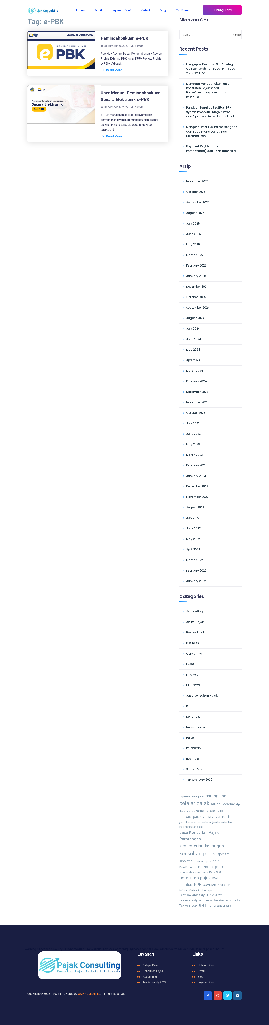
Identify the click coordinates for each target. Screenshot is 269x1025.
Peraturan (193, 748)
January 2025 (196, 276)
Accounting (194, 611)
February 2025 (196, 265)
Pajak (190, 738)
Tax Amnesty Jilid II (193, 905)
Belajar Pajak (195, 632)
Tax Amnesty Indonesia (195, 900)
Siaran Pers (194, 769)
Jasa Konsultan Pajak (202, 695)
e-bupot (211, 811)
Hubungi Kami (222, 10)
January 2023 (196, 476)
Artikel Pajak (195, 622)
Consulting (194, 653)
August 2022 (195, 507)
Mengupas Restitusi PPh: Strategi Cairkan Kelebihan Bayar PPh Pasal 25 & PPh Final (211, 68)
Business (192, 643)
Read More (113, 70)
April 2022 (193, 549)
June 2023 (193, 434)
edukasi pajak (190, 816)
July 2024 (193, 328)
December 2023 (197, 392)
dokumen (198, 811)
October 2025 (196, 192)
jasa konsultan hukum (223, 822)
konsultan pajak (197, 854)
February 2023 (196, 465)
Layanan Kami (121, 10)
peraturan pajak (195, 878)
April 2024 (193, 360)
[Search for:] (197, 34)
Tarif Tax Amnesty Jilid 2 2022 (200, 895)
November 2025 (197, 181)
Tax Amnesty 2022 (199, 780)
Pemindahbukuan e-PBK (124, 38)
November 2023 (197, 402)
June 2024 (193, 339)
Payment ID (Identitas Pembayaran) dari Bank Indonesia (211, 148)
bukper (216, 804)
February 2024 (196, 381)
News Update (195, 727)
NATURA (198, 861)
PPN (215, 878)
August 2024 (195, 318)
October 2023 (195, 413)
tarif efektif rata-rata (189, 890)
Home (80, 10)
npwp (208, 861)
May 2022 (193, 539)
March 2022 (194, 560)
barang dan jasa (220, 795)
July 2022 (193, 518)
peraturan (215, 871)
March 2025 (194, 255)
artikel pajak (197, 796)
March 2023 (194, 455)
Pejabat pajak (213, 867)
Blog (163, 10)
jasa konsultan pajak (191, 827)
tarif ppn (207, 890)
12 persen (184, 796)
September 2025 (198, 202)
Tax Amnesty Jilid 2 (227, 900)
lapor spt (223, 854)
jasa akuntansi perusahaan (195, 822)
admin (139, 46)
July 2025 (193, 223)
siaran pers (209, 885)
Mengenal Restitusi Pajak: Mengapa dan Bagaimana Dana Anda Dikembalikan (211, 131)
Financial (192, 675)
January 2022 (196, 581)
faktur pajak (214, 817)
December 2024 (197, 287)
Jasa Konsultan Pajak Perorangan (199, 835)
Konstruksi (193, 717)
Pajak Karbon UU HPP (190, 867)
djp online (184, 811)
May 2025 (193, 244)
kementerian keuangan (201, 845)
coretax (229, 804)
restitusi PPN (190, 884)
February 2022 (196, 570)
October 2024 (196, 297)
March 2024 (194, 371)
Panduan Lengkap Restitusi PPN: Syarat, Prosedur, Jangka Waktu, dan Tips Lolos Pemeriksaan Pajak (210, 112)
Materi (145, 10)
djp (238, 804)
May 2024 (193, 350)
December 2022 (197, 486)
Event (190, 664)
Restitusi (192, 759)
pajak (217, 861)
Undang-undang (222, 905)
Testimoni (182, 10)
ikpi (230, 817)
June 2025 (193, 234)
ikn (224, 817)
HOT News (193, 685)
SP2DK (221, 885)
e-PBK (221, 811)
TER (210, 905)
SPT (229, 885)
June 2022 (193, 528)
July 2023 (193, 423)
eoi (205, 817)
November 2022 (197, 497)
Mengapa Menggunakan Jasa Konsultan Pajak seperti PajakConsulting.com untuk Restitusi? (208, 90)
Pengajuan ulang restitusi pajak (193, 872)
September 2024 (198, 308)
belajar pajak (194, 803)
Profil (98, 10)
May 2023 (193, 444)
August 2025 (195, 213)
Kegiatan (192, 706)
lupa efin (185, 861)
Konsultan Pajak (153, 971)
